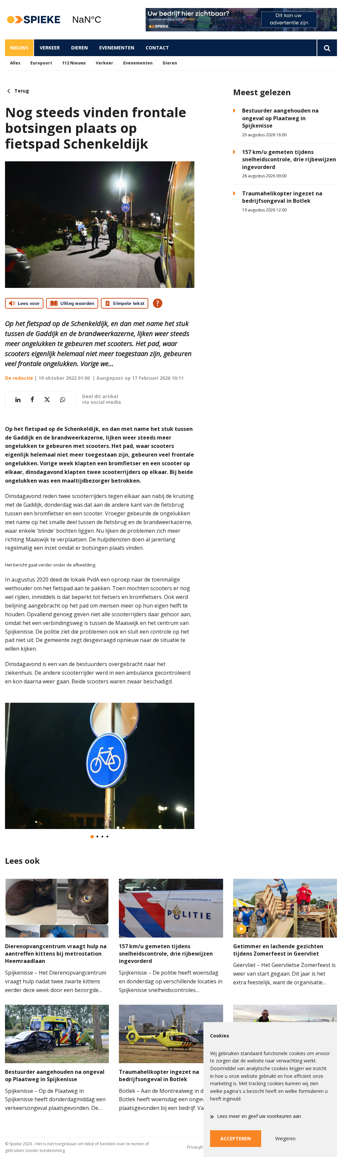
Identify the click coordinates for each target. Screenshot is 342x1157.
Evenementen (116, 47)
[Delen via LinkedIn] (17, 399)
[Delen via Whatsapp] (62, 399)
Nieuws (19, 47)
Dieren (79, 47)
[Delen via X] (47, 399)
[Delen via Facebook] (32, 399)
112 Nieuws (74, 63)
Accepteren (235, 1138)
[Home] (33, 20)
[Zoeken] (327, 47)
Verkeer (50, 47)
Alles (15, 63)
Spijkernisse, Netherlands (104, 19)
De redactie (19, 378)
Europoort (41, 63)
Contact (157, 47)
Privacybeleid (199, 1147)
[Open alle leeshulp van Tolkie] (157, 303)
